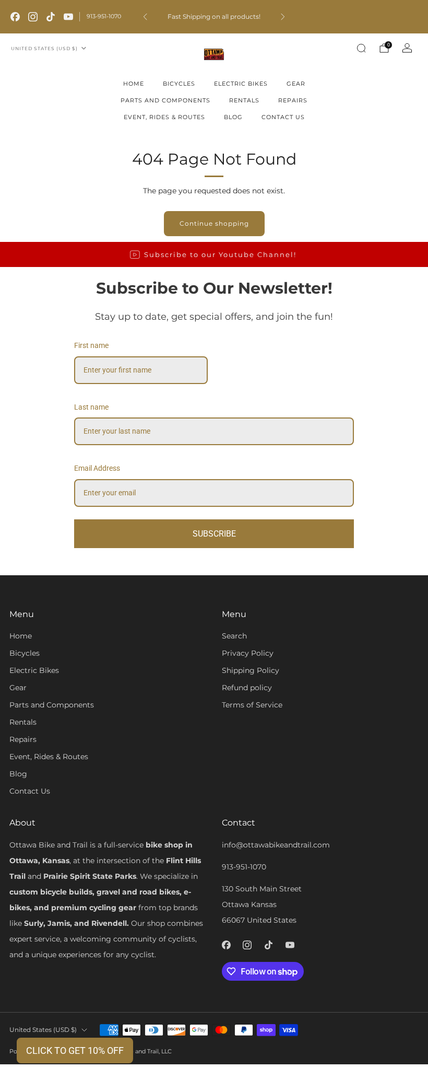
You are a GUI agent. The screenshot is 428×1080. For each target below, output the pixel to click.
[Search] (361, 48)
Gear (296, 83)
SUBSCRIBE (214, 534)
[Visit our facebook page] (15, 17)
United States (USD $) (44, 48)
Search (234, 636)
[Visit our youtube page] (68, 17)
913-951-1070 (104, 16)
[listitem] (214, 16)
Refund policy (247, 687)
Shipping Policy (250, 670)
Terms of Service (252, 705)
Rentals (244, 100)
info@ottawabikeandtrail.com (276, 845)
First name (91, 345)
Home (133, 83)
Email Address (97, 468)
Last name (91, 407)
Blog (233, 117)
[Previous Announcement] (145, 17)
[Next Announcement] (283, 17)
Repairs (292, 100)
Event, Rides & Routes (164, 117)
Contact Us (283, 117)
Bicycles (179, 83)
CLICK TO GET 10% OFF (75, 1050)
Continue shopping (214, 223)
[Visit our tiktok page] (51, 17)
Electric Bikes (241, 83)
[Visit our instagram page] (33, 17)
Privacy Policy (248, 653)
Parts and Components (165, 100)
